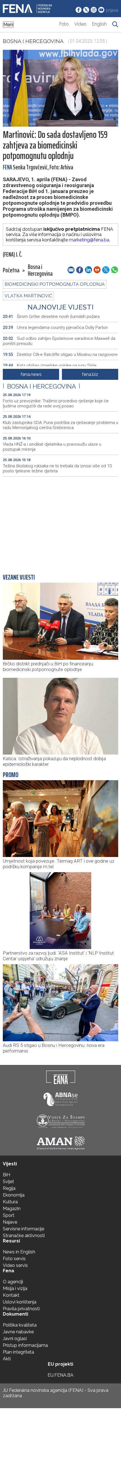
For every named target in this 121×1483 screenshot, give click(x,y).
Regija (9, 1188)
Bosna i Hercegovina (33, 41)
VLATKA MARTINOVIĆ (28, 296)
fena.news (31, 374)
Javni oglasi (15, 1338)
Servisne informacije (23, 1228)
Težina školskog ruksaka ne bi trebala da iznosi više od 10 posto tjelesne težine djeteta (57, 468)
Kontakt (11, 1295)
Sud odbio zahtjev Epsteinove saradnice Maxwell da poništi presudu (59, 341)
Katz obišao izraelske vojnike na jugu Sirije (50, 365)
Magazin (12, 1208)
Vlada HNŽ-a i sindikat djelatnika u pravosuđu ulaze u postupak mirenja (52, 447)
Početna (11, 270)
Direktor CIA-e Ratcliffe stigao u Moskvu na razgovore (60, 354)
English (99, 24)
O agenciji (13, 1281)
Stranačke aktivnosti (24, 1235)
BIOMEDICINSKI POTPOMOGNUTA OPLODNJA (55, 284)
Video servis (15, 1265)
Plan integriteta (18, 1352)
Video (80, 24)
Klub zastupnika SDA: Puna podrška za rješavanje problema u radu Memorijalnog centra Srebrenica (60, 425)
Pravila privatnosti (21, 1308)
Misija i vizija (15, 1288)
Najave (10, 1222)
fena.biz (90, 374)
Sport (8, 1215)
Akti (7, 1358)
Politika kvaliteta (20, 1325)
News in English (19, 1252)
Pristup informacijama (25, 1345)
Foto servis (14, 1258)
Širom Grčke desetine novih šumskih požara (51, 316)
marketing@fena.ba (89, 240)
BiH (6, 1174)
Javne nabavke (18, 1331)
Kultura (10, 1201)
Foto (64, 24)
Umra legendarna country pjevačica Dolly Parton (55, 327)
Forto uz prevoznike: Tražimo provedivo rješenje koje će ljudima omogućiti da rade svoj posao (56, 403)
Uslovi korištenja (19, 1302)
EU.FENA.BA (60, 1375)
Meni (8, 24)
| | (41, 386)
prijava (112, 10)
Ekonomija (13, 1195)
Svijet (8, 1181)
